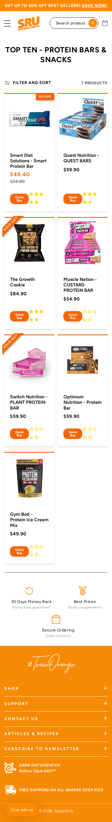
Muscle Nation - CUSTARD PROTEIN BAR (80, 285)
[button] (7, 23)
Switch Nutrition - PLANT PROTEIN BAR (29, 402)
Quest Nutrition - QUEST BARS (81, 158)
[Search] (92, 23)
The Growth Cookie (22, 282)
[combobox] (74, 23)
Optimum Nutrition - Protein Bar (82, 402)
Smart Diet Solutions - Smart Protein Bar (28, 161)
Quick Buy (19, 198)
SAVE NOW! (94, 5)
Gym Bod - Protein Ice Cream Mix (29, 519)
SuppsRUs (64, 811)
